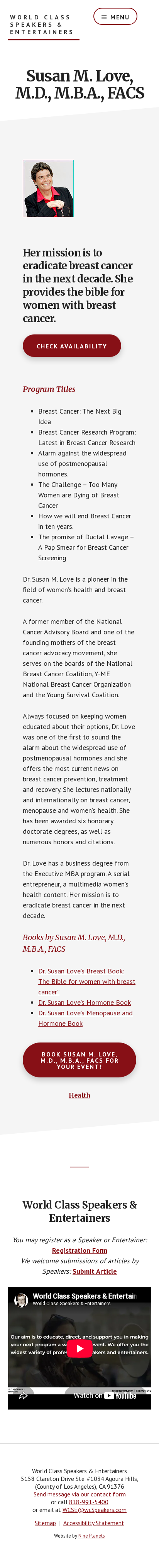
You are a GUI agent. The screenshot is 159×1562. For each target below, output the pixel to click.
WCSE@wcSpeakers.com (95, 1510)
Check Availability (72, 346)
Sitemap (45, 1523)
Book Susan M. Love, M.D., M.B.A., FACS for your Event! (80, 1060)
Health (79, 1095)
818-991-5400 (88, 1502)
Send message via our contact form (80, 1494)
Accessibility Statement (93, 1523)
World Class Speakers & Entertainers (42, 25)
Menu (120, 17)
